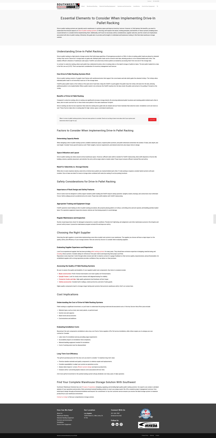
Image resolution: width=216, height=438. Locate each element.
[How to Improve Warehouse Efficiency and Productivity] (1, 219)
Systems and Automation (64, 420)
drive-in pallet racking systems (88, 30)
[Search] (157, 6)
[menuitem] (149, 1)
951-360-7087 (156, 1)
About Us (59, 413)
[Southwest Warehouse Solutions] (68, 6)
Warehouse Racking (63, 415)
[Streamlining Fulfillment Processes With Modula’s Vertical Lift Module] (214, 219)
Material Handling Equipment (65, 418)
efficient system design (84, 367)
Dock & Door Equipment (64, 424)
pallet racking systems (97, 251)
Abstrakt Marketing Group (68, 435)
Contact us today (62, 397)
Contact (149, 1)
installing (59, 254)
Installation (60, 422)
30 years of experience (89, 387)
